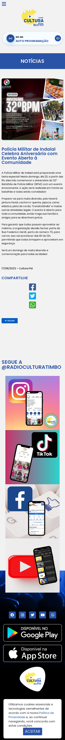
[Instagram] (22, 614)
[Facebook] (12, 614)
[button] (10, 320)
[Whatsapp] (52, 614)
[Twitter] (32, 614)
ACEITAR (32, 731)
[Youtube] (42, 614)
